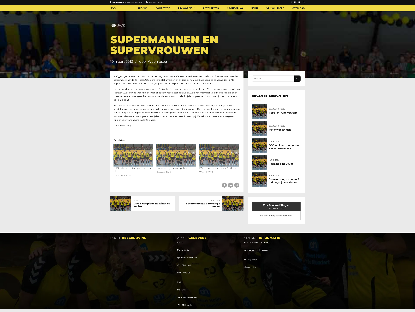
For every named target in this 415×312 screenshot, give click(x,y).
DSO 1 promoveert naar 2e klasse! (218, 168)
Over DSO (298, 8)
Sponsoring (235, 8)
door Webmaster (153, 61)
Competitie (162, 8)
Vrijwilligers (275, 8)
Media (254, 8)
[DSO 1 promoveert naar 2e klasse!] (219, 155)
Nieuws (142, 8)
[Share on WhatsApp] (236, 185)
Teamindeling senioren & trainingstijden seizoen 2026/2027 (284, 182)
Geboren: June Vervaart (283, 112)
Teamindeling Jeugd (281, 163)
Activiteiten (211, 8)
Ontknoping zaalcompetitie (172, 168)
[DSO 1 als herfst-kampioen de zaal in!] (133, 155)
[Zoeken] (304, 2)
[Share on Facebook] (224, 185)
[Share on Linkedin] (230, 185)
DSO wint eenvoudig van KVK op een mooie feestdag (284, 148)
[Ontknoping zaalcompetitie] (176, 155)
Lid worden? (186, 8)
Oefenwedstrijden (280, 129)
